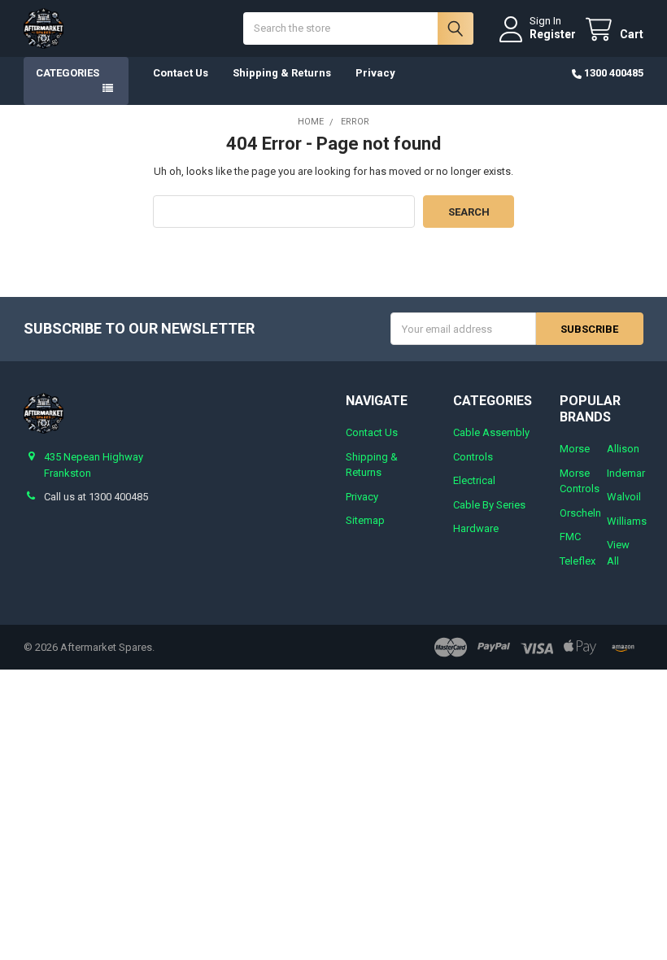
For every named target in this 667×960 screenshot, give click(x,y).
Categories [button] (67, 73)
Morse (575, 449)
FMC (570, 536)
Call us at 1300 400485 (96, 497)
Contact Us (180, 73)
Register (553, 34)
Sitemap (365, 520)
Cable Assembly (491, 432)
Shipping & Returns (282, 73)
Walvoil (624, 497)
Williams (627, 521)
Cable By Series (489, 505)
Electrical (474, 480)
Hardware (476, 528)
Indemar (626, 473)
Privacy (375, 73)
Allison (623, 449)
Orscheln (580, 513)
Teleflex (577, 561)
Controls (473, 457)
